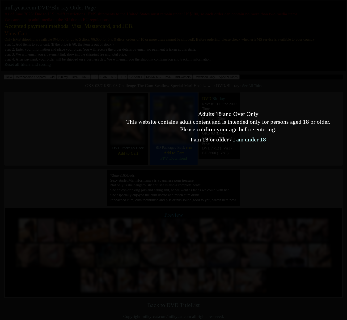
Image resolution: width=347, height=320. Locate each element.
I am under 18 (249, 139)
